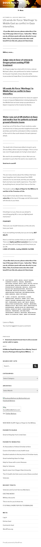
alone (28, 297)
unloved (24, 312)
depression (20, 300)
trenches (15, 311)
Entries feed (7, 521)
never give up (20, 307)
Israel (21, 282)
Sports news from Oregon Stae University (17, 470)
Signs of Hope (16, 309)
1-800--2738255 (11, 297)
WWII (21, 314)
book (21, 280)
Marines (28, 282)
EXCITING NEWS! (8, 494)
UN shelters (25, 311)
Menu (21, 10)
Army (16, 280)
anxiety (18, 298)
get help (26, 302)
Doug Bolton (12, 2)
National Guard (12, 283)
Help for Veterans (9, 466)
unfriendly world (13, 312)
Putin (30, 283)
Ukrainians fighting (14, 292)
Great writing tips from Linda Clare (14, 435)
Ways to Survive (12, 314)
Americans (10, 298)
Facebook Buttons (9, 401)
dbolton (22, 17)
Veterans (6, 478)
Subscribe (26, 309)
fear (28, 300)
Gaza (20, 302)
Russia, (26, 287)
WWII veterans (30, 314)
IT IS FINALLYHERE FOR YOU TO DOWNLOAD (18, 505)
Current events (12, 282)
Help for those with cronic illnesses (15, 462)
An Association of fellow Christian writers (17, 447)
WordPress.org (8, 529)
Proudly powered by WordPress (12, 542)
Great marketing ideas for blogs (13, 458)
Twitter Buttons (11, 413)
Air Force (9, 280)
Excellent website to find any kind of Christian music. (20, 454)
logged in (14, 326)
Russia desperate (22, 285)
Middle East (10, 305)
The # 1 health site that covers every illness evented (20, 474)
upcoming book (29, 292)
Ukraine (30, 290)
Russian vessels (19, 290)
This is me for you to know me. (13, 501)
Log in (5, 517)
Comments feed (8, 525)
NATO (21, 283)
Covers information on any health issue (16, 450)
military (19, 305)
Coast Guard (29, 280)
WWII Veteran (21, 294)
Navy (25, 283)
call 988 (30, 298)
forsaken (13, 302)
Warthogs (32, 312)
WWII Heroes (10, 294)
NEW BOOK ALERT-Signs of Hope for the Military (19, 423)
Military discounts (9, 498)
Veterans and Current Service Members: (16, 490)
